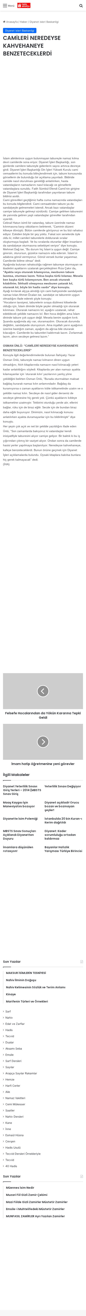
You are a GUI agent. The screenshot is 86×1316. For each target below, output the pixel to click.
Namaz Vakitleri (15, 1098)
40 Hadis (11, 1166)
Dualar (9, 1042)
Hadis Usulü (13, 1147)
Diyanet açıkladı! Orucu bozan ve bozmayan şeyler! (62, 806)
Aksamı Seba (13, 1048)
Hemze (9, 1079)
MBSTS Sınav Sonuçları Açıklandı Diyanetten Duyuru (19, 835)
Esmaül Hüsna (14, 1135)
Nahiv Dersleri (14, 1116)
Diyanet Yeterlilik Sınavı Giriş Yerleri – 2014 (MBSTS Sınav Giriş (22, 790)
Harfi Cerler (12, 1085)
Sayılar (9, 1067)
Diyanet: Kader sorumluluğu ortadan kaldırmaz (60, 835)
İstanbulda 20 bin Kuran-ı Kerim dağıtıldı (63, 820)
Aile (7, 1091)
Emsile (9, 1054)
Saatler (10, 1110)
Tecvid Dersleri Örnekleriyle (23, 1153)
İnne (8, 1129)
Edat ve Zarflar (15, 1023)
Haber (23, 21)
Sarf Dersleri (13, 1061)
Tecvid (9, 1036)
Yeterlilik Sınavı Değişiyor (63, 786)
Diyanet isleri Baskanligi (44, 21)
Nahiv (9, 1017)
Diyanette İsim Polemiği (20, 819)
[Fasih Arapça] (23, 5)
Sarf (8, 1011)
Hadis (9, 1030)
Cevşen (10, 1141)
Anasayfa (11, 21)
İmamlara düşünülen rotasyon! (18, 849)
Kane (8, 1122)
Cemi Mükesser (15, 1104)
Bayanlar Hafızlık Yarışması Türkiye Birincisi (63, 849)
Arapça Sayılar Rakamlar (21, 1073)
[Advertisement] (43, 107)
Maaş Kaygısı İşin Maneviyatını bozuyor (19, 804)
